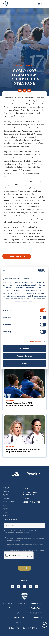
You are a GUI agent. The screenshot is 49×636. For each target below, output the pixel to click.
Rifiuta (24, 364)
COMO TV (27, 488)
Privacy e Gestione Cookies (14, 603)
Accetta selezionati (24, 356)
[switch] (43, 317)
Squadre (5, 509)
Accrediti (6, 515)
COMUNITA (27, 498)
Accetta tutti (24, 348)
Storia (5, 505)
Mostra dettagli (36, 341)
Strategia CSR (36, 617)
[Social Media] (12, 586)
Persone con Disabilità (10, 519)
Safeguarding (36, 603)
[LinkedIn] (36, 586)
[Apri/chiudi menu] (12, 4)
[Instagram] (24, 586)
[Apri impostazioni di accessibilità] (44, 625)
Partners (5, 512)
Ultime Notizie (7, 498)
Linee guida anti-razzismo (14, 617)
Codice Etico (36, 608)
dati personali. (27, 532)
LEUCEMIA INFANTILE (31, 502)
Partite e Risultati (8, 502)
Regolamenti (14, 608)
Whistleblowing (36, 613)
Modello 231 (14, 613)
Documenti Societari (14, 622)
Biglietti (5, 495)
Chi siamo (6, 491)
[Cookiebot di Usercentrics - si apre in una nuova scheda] (36, 270)
